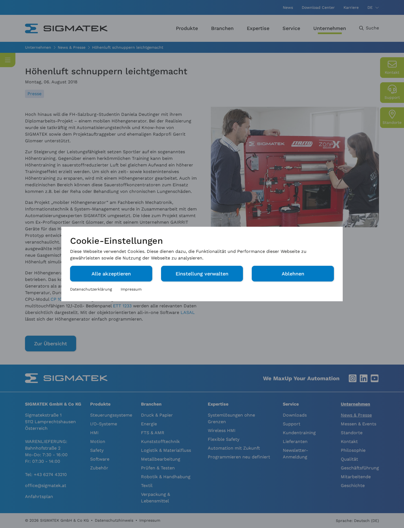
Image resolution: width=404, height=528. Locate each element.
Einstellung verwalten (202, 274)
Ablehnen (293, 274)
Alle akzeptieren (111, 274)
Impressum (131, 289)
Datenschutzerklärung (91, 289)
